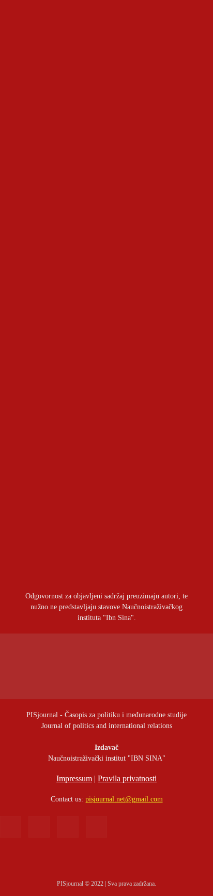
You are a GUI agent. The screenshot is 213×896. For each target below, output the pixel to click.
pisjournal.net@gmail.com (124, 799)
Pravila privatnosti (127, 778)
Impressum (74, 778)
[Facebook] (10, 826)
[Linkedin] (39, 826)
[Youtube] (96, 826)
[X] (67, 826)
